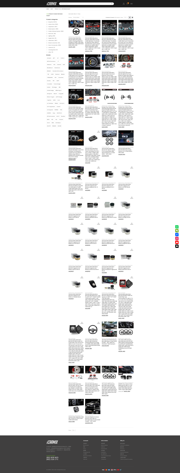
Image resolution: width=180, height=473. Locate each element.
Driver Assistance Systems (123, 147)
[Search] (112, 4)
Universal (51, 47)
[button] (130, 17)
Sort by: (70, 17)
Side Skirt (113, 338)
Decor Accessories (89, 147)
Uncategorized (53, 50)
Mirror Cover (131, 382)
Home (47, 13)
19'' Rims (103, 147)
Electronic (131, 147)
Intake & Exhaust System (55, 31)
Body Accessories (121, 292)
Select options (81, 132)
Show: (122, 17)
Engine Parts (52, 38)
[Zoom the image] (52, 440)
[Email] (177, 246)
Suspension (52, 26)
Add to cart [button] (81, 22)
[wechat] (177, 230)
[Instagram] (177, 238)
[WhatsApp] (177, 227)
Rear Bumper (108, 338)
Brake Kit (92, 36)
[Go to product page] (76, 27)
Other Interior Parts (79, 183)
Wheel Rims (107, 147)
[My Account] (124, 3)
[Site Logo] (51, 4)
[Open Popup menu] (131, 4)
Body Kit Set (91, 415)
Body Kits (103, 338)
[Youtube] (177, 242)
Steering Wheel (77, 36)
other (50, 52)
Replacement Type (125, 382)
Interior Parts (71, 36)
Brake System (87, 36)
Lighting (51, 36)
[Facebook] (177, 234)
